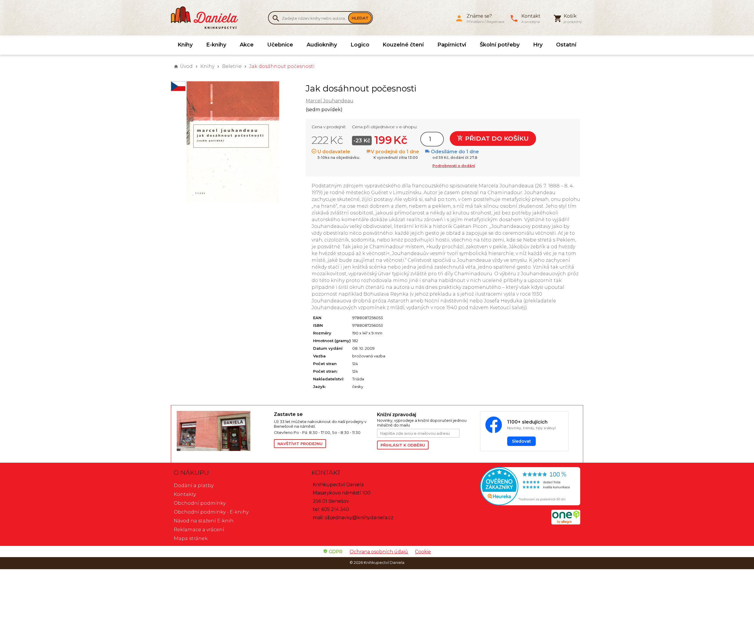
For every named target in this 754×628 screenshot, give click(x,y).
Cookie (423, 551)
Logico (359, 44)
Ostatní (566, 44)
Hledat (360, 18)
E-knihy (216, 44)
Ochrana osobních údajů (379, 551)
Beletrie (232, 66)
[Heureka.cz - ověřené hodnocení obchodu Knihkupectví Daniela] (514, 487)
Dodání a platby (194, 485)
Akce (247, 44)
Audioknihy (322, 44)
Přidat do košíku (496, 138)
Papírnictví (451, 44)
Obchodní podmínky (200, 503)
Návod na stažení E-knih (204, 521)
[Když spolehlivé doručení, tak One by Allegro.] (565, 523)
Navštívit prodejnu (300, 443)
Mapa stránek (191, 538)
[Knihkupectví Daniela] (207, 17)
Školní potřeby (500, 44)
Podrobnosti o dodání (453, 166)
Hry (538, 44)
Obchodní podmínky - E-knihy (211, 512)
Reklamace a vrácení (199, 529)
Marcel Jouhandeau (329, 101)
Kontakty (185, 494)
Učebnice (280, 44)
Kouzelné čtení (403, 44)
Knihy (185, 44)
